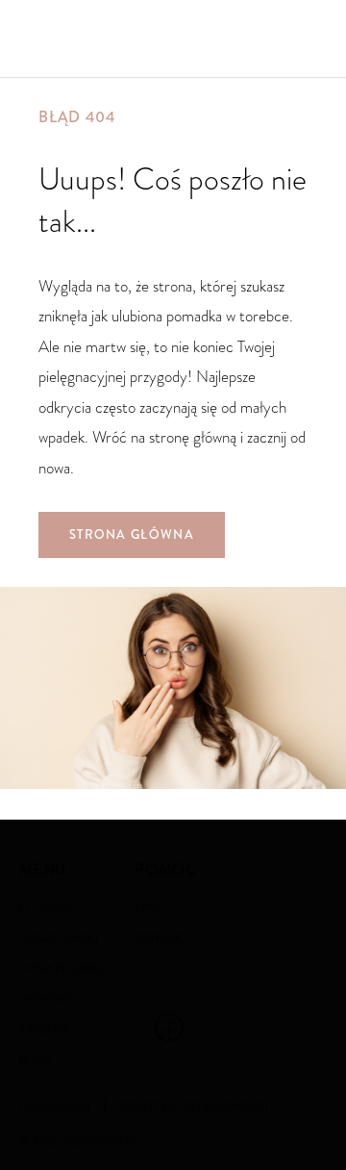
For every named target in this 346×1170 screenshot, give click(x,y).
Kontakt (161, 938)
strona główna (131, 535)
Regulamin (54, 1106)
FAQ (148, 907)
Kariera (44, 1030)
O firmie (46, 907)
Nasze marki (59, 938)
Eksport (46, 999)
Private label (63, 969)
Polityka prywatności (194, 1106)
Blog (35, 1061)
